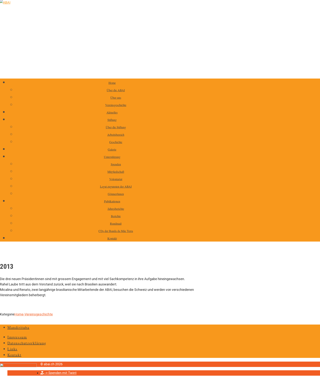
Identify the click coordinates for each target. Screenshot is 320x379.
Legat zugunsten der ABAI (116, 186)
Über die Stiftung (116, 127)
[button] (58, 373)
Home (112, 83)
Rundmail (115, 223)
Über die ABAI (116, 90)
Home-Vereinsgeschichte (33, 314)
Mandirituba (18, 327)
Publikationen (112, 201)
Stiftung (112, 120)
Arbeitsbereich (115, 135)
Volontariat (115, 179)
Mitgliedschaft (115, 172)
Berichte (116, 216)
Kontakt (112, 238)
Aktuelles (112, 112)
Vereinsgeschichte (115, 105)
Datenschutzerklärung (26, 342)
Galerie (112, 149)
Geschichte (115, 142)
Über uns (115, 97)
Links (12, 348)
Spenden (116, 164)
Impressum (17, 337)
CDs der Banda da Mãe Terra (116, 231)
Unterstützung (112, 157)
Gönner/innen (116, 194)
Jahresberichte (116, 209)
